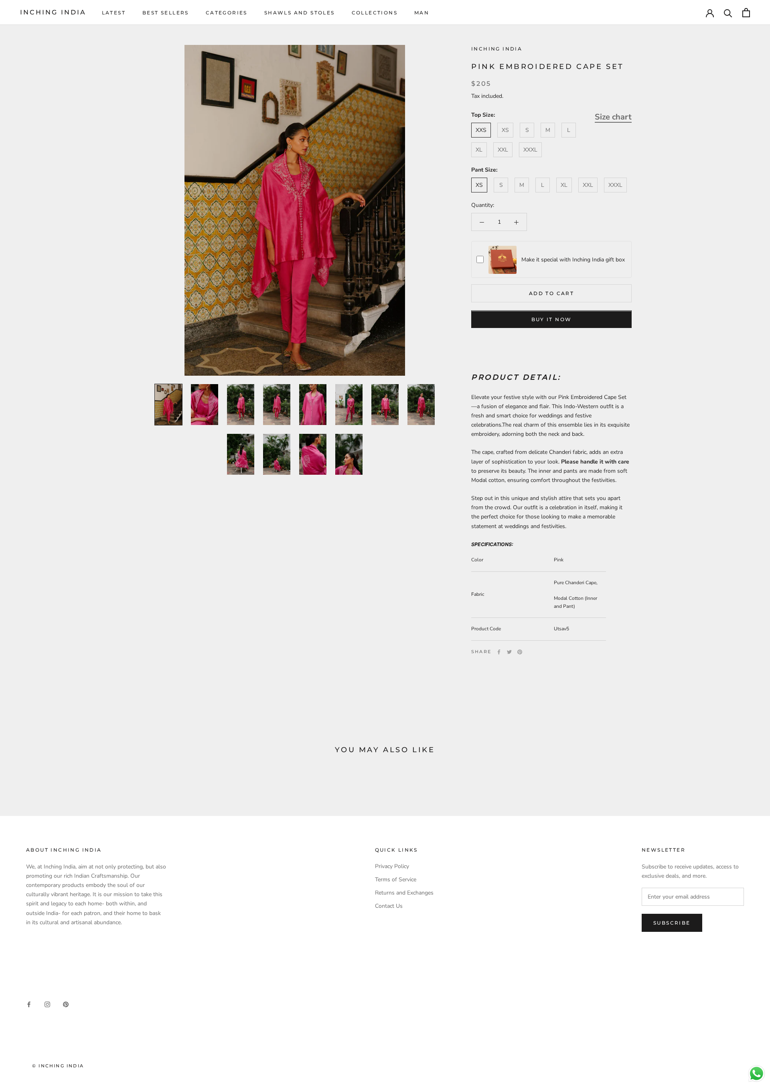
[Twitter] (509, 652)
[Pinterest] (519, 652)
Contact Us (389, 906)
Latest (114, 13)
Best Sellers (165, 13)
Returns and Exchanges (404, 893)
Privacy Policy (392, 866)
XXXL (530, 150)
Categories (226, 13)
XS (505, 130)
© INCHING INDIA (58, 1066)
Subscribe (672, 923)
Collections (374, 13)
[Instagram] (47, 1004)
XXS (481, 130)
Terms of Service (395, 879)
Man (421, 13)
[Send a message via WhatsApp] (756, 1073)
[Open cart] (746, 12)
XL (479, 150)
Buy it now (551, 320)
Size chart (613, 116)
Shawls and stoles (299, 13)
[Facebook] (498, 652)
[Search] (728, 12)
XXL (503, 150)
